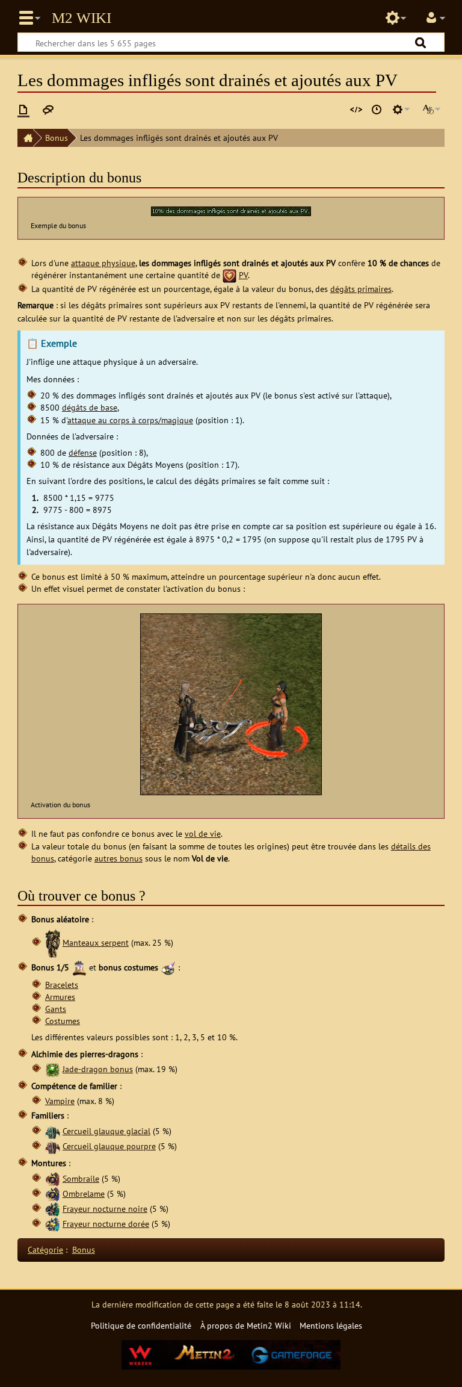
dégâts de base (89, 407)
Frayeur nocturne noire (105, 1208)
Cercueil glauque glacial (106, 1131)
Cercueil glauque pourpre (109, 1146)
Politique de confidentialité (141, 1325)
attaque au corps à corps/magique (130, 420)
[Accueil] (25, 138)
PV (243, 275)
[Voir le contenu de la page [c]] (23, 110)
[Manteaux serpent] (52, 942)
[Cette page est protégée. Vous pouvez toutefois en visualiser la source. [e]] (356, 110)
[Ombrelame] (52, 1193)
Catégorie (45, 1249)
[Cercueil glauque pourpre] (52, 1146)
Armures (60, 996)
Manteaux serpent (96, 942)
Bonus (56, 137)
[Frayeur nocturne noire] (52, 1208)
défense (83, 452)
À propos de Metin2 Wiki (245, 1325)
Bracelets (61, 984)
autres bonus (118, 858)
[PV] (229, 275)
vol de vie (203, 833)
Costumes (62, 1020)
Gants (55, 1008)
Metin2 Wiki (81, 18)
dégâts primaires (361, 288)
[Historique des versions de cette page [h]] (377, 110)
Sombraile (81, 1178)
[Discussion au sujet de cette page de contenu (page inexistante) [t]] (48, 110)
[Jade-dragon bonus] (52, 1069)
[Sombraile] (52, 1178)
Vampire (60, 1100)
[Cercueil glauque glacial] (52, 1131)
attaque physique (103, 262)
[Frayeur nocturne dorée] (52, 1223)
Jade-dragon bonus (98, 1069)
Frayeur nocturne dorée (106, 1223)
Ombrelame (84, 1193)
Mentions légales (331, 1325)
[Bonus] (79, 967)
